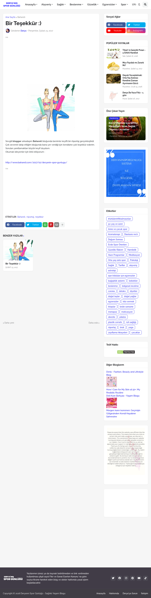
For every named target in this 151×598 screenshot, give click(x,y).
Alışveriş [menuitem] (46, 4)
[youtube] (139, 578)
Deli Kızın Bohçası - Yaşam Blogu (122, 395)
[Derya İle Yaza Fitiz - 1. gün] (113, 96)
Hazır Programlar (116, 255)
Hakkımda (114, 593)
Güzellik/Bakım (115, 250)
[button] (139, 4)
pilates (122, 317)
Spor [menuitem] (123, 4)
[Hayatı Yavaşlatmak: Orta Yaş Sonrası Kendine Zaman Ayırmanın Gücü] (113, 78)
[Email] (56, 224)
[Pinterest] (50, 224)
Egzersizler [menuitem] (108, 4)
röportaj (30, 217)
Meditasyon (134, 255)
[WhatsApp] (45, 224)
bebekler (133, 281)
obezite (111, 317)
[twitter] (113, 578)
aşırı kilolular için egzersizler (121, 275)
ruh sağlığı (131, 322)
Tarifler (121, 265)
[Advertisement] (53, 59)
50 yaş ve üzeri (115, 224)
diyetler (133, 291)
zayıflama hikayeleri (117, 332)
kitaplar (111, 307)
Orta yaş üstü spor (117, 260)
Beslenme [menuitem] (75, 4)
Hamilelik (131, 250)
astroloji (112, 270)
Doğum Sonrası (115, 239)
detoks (122, 291)
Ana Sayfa (10, 17)
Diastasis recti (131, 234)
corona (111, 291)
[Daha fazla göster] (62, 224)
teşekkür (39, 217)
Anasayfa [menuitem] (30, 4)
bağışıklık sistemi (116, 281)
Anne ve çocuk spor (117, 229)
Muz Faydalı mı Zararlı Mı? (133, 63)
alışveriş (133, 265)
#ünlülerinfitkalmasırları (119, 219)
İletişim (144, 593)
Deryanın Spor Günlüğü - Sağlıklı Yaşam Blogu (43, 593)
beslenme (113, 286)
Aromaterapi (114, 234)
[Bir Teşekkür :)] (18, 250)
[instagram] (126, 578)
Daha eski (93, 323)
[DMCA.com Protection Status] (126, 353)
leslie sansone (126, 307)
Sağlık (111, 265)
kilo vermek (128, 301)
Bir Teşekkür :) (12, 263)
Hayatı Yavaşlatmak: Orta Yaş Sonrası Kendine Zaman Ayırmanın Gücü (132, 79)
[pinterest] (132, 578)
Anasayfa (100, 593)
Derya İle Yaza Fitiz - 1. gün (133, 93)
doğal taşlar (114, 296)
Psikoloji (134, 260)
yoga (130, 327)
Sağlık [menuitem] (60, 4)
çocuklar (136, 332)
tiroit (122, 327)
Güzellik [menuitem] (92, 4)
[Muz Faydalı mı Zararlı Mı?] (113, 66)
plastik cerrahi (115, 322)
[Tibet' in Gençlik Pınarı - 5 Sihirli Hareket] (113, 53)
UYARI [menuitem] (135, 4)
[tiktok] (145, 578)
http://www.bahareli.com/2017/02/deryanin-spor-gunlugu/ (36, 162)
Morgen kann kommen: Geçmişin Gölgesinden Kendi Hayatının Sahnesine (123, 413)
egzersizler (113, 301)
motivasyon (127, 312)
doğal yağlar (130, 296)
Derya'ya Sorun (130, 593)
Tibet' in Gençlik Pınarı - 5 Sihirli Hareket (134, 51)
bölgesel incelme (130, 286)
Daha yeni (9, 323)
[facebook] (119, 578)
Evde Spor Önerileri (117, 244)
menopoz (112, 312)
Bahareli (21, 17)
